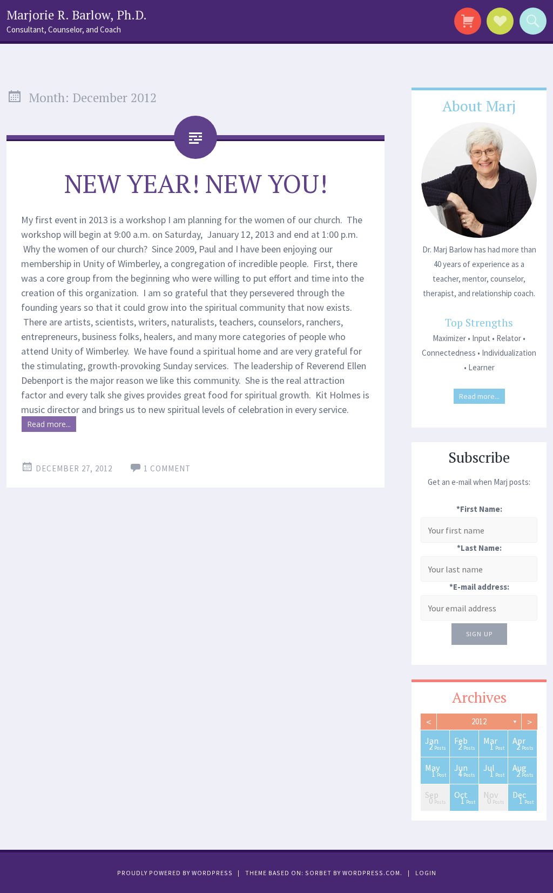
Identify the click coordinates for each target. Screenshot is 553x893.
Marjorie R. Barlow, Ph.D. (76, 14)
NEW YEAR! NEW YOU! (195, 183)
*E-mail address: (479, 587)
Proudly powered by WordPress (175, 873)
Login (425, 873)
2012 (479, 721)
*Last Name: (479, 548)
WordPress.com (371, 873)
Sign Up (479, 634)
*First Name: (479, 509)
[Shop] (465, 21)
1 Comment (167, 468)
